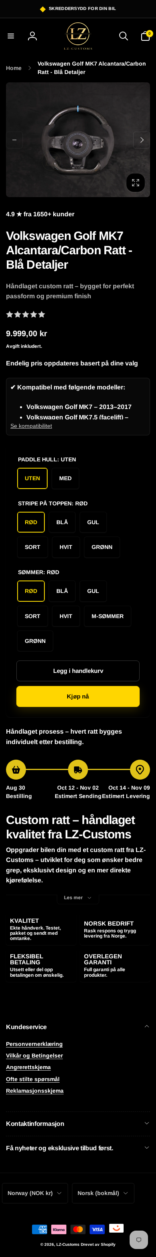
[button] (11, 36)
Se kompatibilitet (31, 426)
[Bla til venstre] (14, 140)
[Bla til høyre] (141, 140)
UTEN (32, 478)
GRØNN (102, 547)
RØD (31, 522)
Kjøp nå (78, 696)
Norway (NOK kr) (30, 1193)
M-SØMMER (108, 616)
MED (65, 478)
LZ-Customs (68, 1244)
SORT (32, 547)
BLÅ (62, 522)
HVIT (66, 547)
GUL (93, 522)
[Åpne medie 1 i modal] (78, 139)
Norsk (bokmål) (98, 1193)
